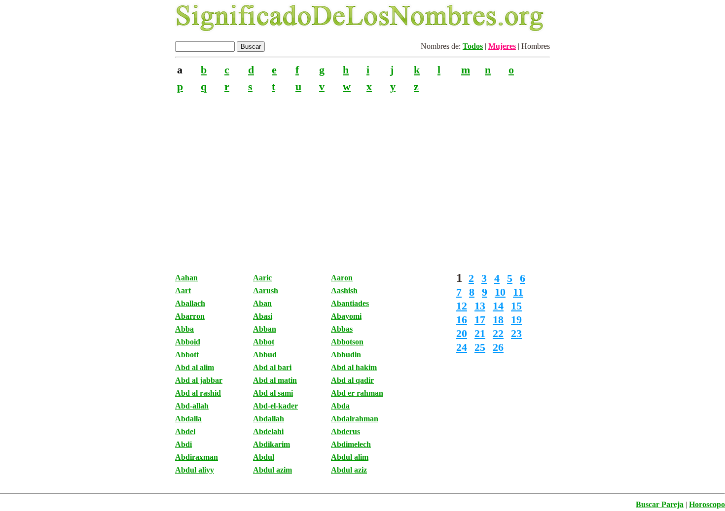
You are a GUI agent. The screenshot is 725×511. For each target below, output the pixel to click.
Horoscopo (707, 504)
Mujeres (502, 46)
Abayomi (346, 316)
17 (479, 319)
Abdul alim (349, 457)
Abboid (187, 342)
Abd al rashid (198, 393)
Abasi (262, 316)
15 (516, 306)
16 (461, 319)
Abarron (190, 316)
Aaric (262, 277)
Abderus (345, 431)
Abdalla (188, 418)
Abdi (183, 444)
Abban (264, 329)
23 (516, 333)
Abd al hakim (354, 367)
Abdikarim (271, 444)
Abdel (185, 431)
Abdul (263, 457)
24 (461, 347)
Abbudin (346, 354)
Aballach (190, 303)
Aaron (342, 277)
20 (461, 333)
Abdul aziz (349, 470)
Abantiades (350, 303)
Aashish (344, 290)
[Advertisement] (362, 177)
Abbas (342, 329)
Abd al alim (194, 367)
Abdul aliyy (194, 470)
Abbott (187, 354)
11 (518, 292)
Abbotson (347, 342)
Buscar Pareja (660, 504)
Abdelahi (268, 431)
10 (500, 292)
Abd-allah (192, 406)
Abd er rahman (357, 393)
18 (498, 319)
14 (498, 306)
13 (479, 306)
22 (498, 333)
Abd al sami (273, 393)
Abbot (263, 342)
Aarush (265, 290)
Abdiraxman (196, 457)
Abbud (265, 354)
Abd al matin (275, 380)
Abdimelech (351, 444)
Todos (473, 46)
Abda (340, 406)
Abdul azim (272, 470)
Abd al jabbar (198, 380)
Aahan (186, 277)
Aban (262, 303)
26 (498, 347)
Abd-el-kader (275, 406)
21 (479, 333)
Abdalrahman (354, 418)
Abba (184, 329)
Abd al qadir (352, 380)
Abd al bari (272, 367)
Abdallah (268, 418)
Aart (183, 290)
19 (516, 319)
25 (479, 347)
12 (461, 306)
